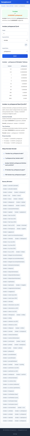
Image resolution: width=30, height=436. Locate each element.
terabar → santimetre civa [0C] (11, 367)
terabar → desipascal (8, 205)
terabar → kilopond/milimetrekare (11, 275)
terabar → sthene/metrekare (10, 377)
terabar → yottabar (8, 414)
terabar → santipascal (8, 374)
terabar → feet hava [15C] (9, 222)
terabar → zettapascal (20, 420)
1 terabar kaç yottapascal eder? (14, 153)
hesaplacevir (6, 2)
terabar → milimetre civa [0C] (10, 321)
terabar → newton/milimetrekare (11, 338)
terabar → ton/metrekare (9, 407)
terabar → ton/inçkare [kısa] (10, 401)
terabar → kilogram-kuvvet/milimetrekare (13, 258)
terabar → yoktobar (8, 410)
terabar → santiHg (19, 364)
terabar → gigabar (21, 228)
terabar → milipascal (8, 328)
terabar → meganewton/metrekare (11, 288)
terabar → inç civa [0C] (9, 241)
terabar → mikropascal (8, 314)
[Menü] (27, 2)
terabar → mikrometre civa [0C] (11, 304)
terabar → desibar (20, 202)
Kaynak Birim (5, 37)
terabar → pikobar (17, 348)
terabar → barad (16, 195)
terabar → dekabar (18, 198)
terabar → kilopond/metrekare (10, 271)
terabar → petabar (7, 344)
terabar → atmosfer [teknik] (10, 188)
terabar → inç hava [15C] (9, 248)
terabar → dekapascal (8, 202)
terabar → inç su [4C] (8, 251)
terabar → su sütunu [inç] (9, 381)
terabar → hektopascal (20, 238)
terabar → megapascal (8, 291)
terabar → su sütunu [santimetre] (11, 387)
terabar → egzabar (7, 212)
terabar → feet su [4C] (8, 225)
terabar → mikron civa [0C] (10, 311)
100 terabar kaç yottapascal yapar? (15, 174)
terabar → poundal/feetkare (10, 361)
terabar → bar (6, 195)
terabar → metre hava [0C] (10, 295)
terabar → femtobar (22, 225)
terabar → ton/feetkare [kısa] (10, 394)
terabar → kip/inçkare (8, 285)
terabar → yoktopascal (20, 410)
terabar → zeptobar (8, 417)
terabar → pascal (21, 341)
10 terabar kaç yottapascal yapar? (15, 170)
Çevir (15, 56)
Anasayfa (3, 6)
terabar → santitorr (21, 374)
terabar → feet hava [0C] (9, 218)
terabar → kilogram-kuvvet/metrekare (12, 255)
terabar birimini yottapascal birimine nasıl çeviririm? (15, 164)
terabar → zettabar (8, 420)
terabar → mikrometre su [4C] (10, 308)
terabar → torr (21, 407)
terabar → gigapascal (8, 232)
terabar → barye (7, 198)
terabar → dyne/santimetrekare (11, 208)
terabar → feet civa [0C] (9, 215)
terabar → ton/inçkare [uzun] (10, 404)
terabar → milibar (21, 314)
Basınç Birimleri (9, 6)
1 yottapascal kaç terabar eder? (14, 158)
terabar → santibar (7, 364)
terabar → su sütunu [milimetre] (11, 384)
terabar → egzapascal (20, 212)
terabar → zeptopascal (20, 417)
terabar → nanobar (8, 331)
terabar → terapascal (8, 391)
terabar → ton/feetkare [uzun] (10, 397)
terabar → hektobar (8, 238)
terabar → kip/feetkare (8, 281)
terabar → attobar (7, 192)
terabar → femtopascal (9, 228)
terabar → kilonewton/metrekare (11, 265)
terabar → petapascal (20, 344)
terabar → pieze (7, 348)
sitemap (15, 434)
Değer (3, 30)
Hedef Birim (5, 48)
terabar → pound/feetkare (9, 354)
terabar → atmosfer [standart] (10, 185)
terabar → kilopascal (8, 268)
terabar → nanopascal (20, 331)
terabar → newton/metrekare (10, 334)
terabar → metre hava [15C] (10, 298)
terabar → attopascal (19, 192)
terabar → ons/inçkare (8, 341)
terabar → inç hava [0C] (9, 245)
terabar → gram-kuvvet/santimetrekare (13, 235)
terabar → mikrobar (8, 301)
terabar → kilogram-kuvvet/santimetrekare (13, 261)
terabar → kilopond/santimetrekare (11, 278)
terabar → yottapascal (20, 414)
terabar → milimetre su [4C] (10, 324)
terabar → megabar (21, 285)
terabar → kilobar (20, 251)
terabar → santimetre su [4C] (10, 371)
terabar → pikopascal (8, 351)
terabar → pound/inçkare (9, 357)
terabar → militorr (20, 328)
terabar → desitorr (20, 205)
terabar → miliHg (7, 318)
